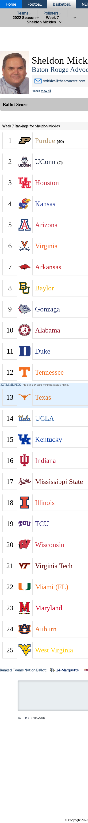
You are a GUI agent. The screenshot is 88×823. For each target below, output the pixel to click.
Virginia (46, 246)
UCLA (44, 418)
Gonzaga (47, 309)
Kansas (45, 204)
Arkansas (48, 267)
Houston (47, 183)
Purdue (45, 140)
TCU (42, 523)
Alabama (47, 330)
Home (11, 4)
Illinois (45, 502)
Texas (43, 397)
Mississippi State (59, 481)
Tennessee (49, 372)
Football (34, 4)
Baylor (44, 288)
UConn (45, 161)
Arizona (46, 225)
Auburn (46, 629)
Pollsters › (52, 13)
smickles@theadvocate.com (64, 81)
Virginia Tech (54, 566)
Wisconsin (49, 545)
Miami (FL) (51, 587)
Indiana (45, 460)
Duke (42, 351)
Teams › (24, 13)
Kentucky (48, 439)
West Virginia (54, 650)
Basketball (61, 4)
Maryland (48, 608)
